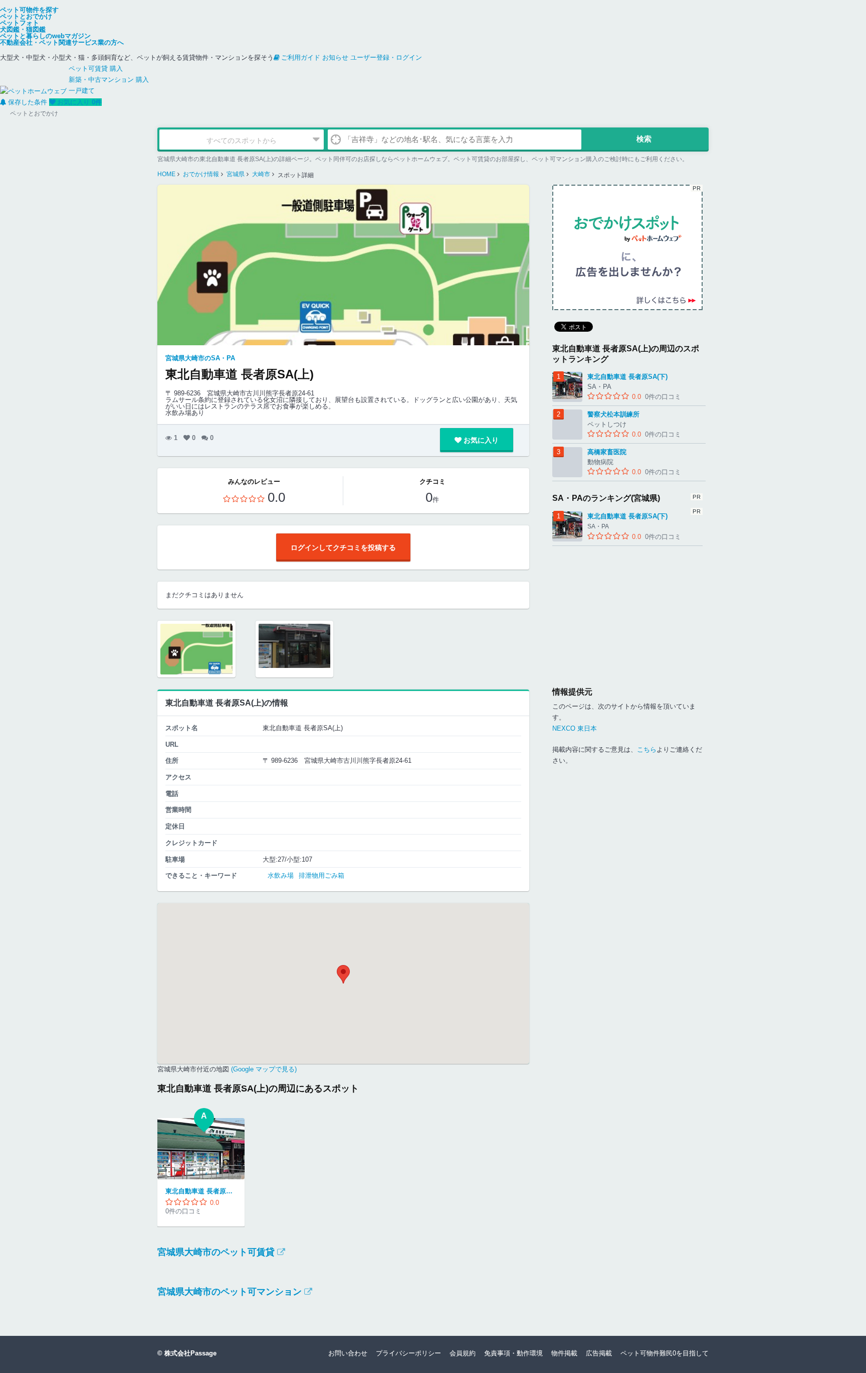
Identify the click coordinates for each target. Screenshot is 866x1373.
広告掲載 (599, 1353)
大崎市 (261, 174)
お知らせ (335, 57)
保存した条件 (27, 102)
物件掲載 (564, 1353)
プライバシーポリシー (408, 1353)
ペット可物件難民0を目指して (664, 1353)
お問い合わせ (347, 1353)
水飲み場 (281, 875)
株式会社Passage (190, 1353)
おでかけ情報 (201, 174)
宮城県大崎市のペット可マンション (229, 1292)
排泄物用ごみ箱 (321, 875)
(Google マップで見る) (263, 1069)
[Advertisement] (627, 608)
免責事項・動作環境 (513, 1353)
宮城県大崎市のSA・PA (200, 358)
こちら (647, 749)
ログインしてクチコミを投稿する (343, 547)
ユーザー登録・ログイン (386, 57)
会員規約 (463, 1353)
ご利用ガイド (300, 57)
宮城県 (236, 174)
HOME (166, 174)
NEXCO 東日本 (574, 728)
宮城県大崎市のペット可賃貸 (216, 1252)
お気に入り (79, 102)
